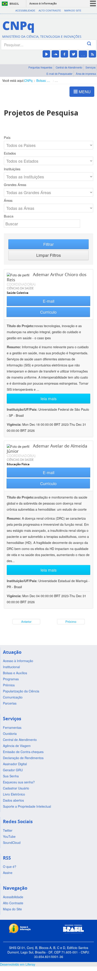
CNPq (28, 80)
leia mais (49, 398)
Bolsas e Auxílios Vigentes (43, 80)
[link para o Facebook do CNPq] (64, 54)
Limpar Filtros (48, 255)
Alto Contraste (50, 10)
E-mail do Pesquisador (59, 73)
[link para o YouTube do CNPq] (46, 54)
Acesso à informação (43, 3)
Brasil (14, 4)
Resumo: (14, 346)
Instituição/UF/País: (22, 409)
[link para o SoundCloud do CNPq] (55, 54)
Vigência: (14, 424)
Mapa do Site (72, 10)
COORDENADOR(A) (21, 284)
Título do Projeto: (20, 325)
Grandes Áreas (15, 184)
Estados (10, 153)
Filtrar (48, 244)
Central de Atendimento (69, 67)
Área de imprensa (86, 73)
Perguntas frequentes (40, 67)
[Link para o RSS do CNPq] (92, 54)
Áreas (8, 200)
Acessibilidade (25, 10)
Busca (8, 216)
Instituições (12, 169)
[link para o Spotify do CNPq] (83, 54)
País (7, 137)
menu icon (93, 3)
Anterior (26, 621)
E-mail (48, 301)
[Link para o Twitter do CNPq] (73, 54)
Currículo (48, 312)
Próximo (70, 621)
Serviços (90, 67)
